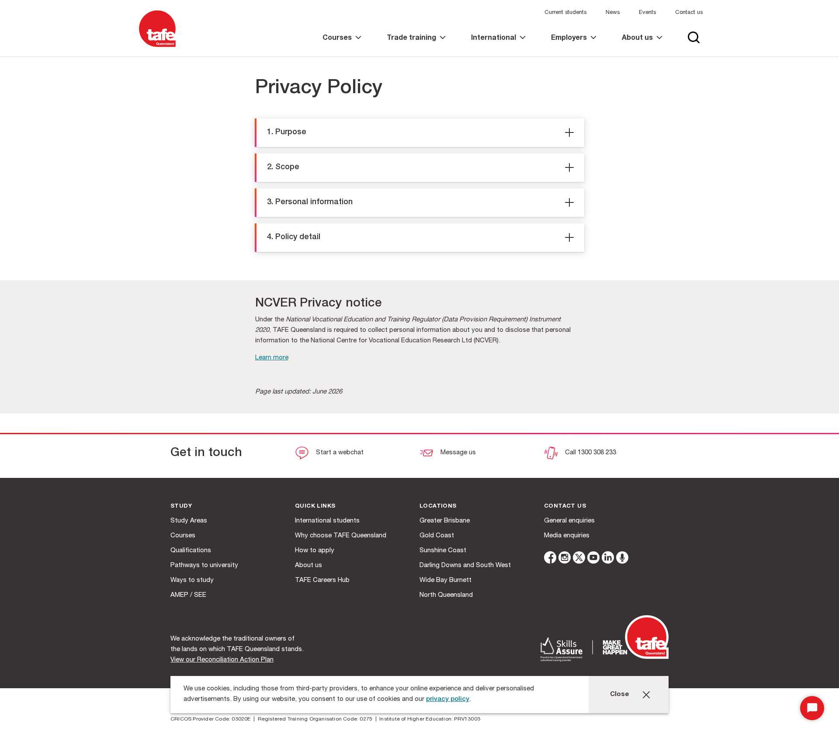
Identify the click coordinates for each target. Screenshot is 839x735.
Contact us (689, 13)
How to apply (314, 550)
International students (327, 521)
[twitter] (579, 559)
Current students (565, 13)
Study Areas (188, 521)
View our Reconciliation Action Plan (222, 660)
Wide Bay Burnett (446, 580)
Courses (182, 536)
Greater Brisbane (445, 521)
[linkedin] (608, 559)
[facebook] (550, 559)
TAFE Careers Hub (322, 580)
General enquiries (569, 521)
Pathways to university (204, 565)
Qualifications (190, 550)
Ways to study (192, 580)
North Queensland (446, 595)
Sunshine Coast (443, 550)
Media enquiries (566, 536)
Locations (438, 506)
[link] (341, 46)
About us (308, 565)
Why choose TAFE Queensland (340, 536)
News (613, 13)
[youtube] (593, 559)
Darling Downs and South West (465, 565)
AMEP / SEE (188, 595)
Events (647, 13)
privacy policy (447, 699)
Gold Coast (437, 536)
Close (619, 694)
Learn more (271, 358)
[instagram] (564, 559)
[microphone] (622, 559)
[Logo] (157, 47)
